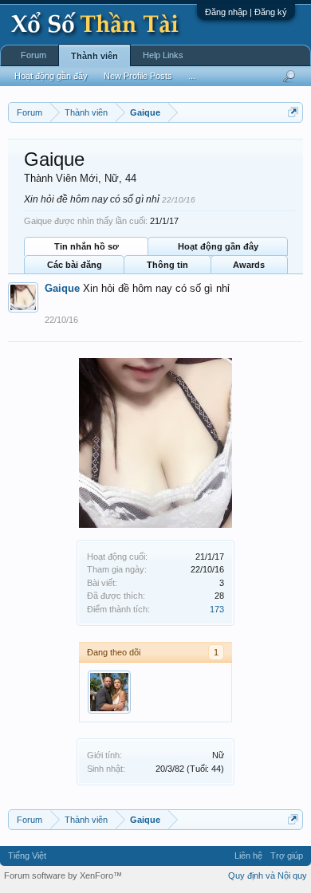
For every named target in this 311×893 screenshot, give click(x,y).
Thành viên (94, 56)
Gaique (62, 288)
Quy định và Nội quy (267, 875)
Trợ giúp (286, 855)
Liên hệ (248, 855)
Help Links (163, 55)
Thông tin (167, 264)
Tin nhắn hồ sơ (86, 246)
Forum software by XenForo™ (63, 875)
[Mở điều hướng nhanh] (293, 112)
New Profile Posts (138, 76)
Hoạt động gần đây (218, 246)
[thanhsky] (109, 692)
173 (217, 609)
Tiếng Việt (27, 855)
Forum (33, 55)
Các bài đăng (74, 264)
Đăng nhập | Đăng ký (246, 12)
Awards (249, 264)
